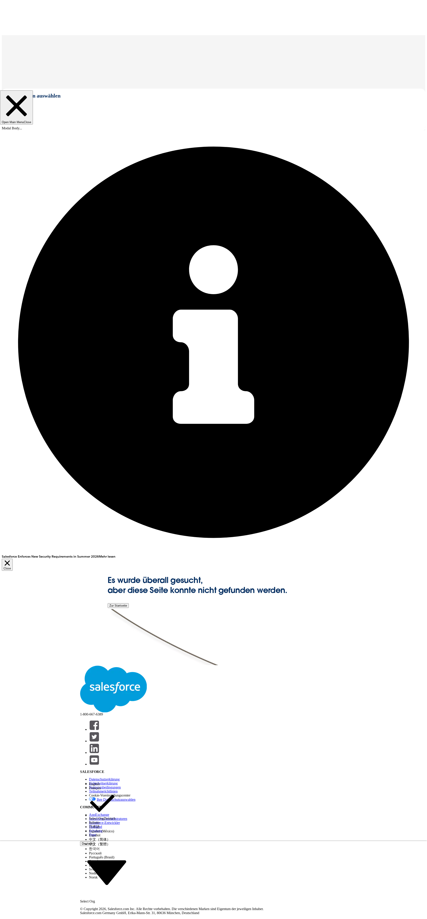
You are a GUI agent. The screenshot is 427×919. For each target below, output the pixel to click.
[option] (102, 784)
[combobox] (106, 872)
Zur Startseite (118, 605)
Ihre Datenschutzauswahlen (116, 799)
